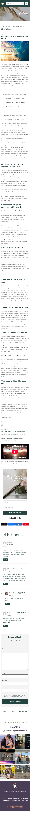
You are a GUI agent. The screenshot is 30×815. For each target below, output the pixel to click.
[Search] (22, 3)
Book (10, 798)
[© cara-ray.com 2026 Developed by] (15, 785)
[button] (26, 3)
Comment (6, 649)
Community (6, 800)
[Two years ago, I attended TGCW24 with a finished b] (7, 772)
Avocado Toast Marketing (15, 793)
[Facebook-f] (9, 806)
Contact (25, 800)
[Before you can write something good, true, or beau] (7, 756)
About (4, 798)
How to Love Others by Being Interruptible (13, 434)
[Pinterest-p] (17, 806)
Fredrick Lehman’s (10, 438)
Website (4, 688)
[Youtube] (21, 806)
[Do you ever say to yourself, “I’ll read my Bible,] (22, 741)
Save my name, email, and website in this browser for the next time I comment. (14, 696)
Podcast (16, 798)
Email (4, 680)
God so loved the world (11, 262)
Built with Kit (15, 518)
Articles (24, 798)
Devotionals (18, 36)
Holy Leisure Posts (7, 36)
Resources (16, 800)
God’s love (11, 234)
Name (4, 673)
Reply (5, 559)
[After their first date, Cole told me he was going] (7, 741)
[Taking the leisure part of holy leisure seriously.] (22, 772)
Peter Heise (11, 613)
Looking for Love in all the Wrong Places (13, 431)
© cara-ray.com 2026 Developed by (15, 791)
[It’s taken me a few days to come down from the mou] (22, 756)
